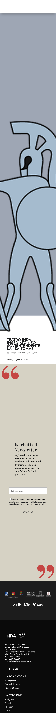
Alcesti (8, 703)
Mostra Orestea (12, 688)
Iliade (7, 710)
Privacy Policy (37, 499)
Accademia (10, 680)
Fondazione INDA (17, 352)
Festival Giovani (12, 684)
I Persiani (9, 706)
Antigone (9, 699)
